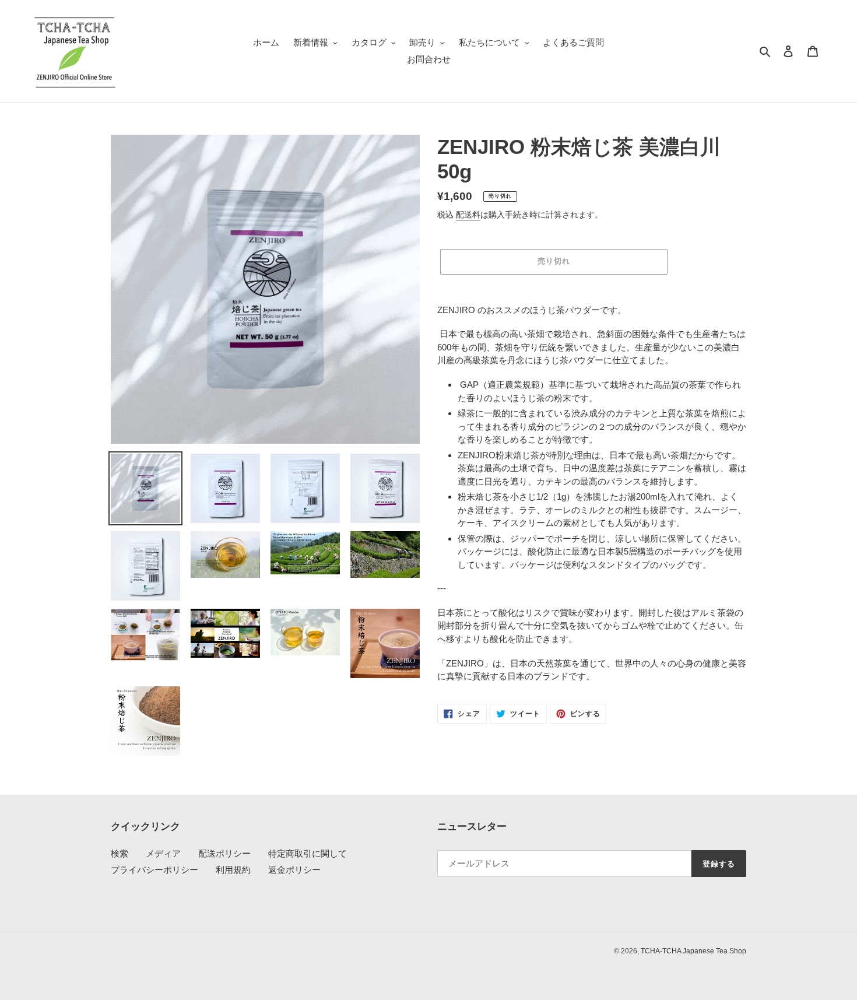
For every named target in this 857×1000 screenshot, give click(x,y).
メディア (163, 853)
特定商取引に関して (307, 853)
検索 (119, 853)
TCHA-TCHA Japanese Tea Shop (693, 951)
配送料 (468, 214)
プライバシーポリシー (154, 870)
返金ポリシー (294, 870)
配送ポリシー (224, 853)
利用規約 (233, 870)
